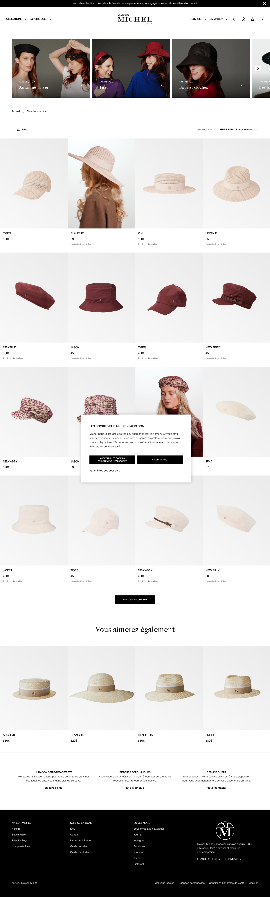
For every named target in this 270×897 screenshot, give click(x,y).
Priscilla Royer (20, 841)
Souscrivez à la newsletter (149, 829)
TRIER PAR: (227, 130)
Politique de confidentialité (104, 447)
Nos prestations (21, 846)
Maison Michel (29, 883)
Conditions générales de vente (226, 883)
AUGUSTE (9, 735)
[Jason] (101, 298)
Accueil (16, 111)
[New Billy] (34, 298)
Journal (138, 835)
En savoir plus (53, 788)
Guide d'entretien (80, 852)
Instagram (139, 841)
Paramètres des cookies (103, 471)
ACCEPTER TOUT (160, 460)
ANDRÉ (210, 735)
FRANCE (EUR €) (207, 859)
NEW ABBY (213, 347)
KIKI (140, 233)
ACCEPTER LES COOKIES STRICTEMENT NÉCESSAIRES (112, 459)
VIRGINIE (211, 233)
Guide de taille (78, 846)
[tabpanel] (135, 694)
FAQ (72, 829)
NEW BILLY (10, 347)
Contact (74, 835)
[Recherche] (235, 19)
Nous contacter (216, 788)
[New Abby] (34, 412)
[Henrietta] (169, 688)
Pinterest (139, 864)
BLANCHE (77, 233)
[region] (136, 448)
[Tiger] (34, 183)
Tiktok (137, 858)
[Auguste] (34, 688)
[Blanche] (101, 183)
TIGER (7, 233)
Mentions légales (164, 883)
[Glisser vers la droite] (258, 68)
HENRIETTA (145, 735)
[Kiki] (169, 183)
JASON (75, 347)
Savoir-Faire (19, 835)
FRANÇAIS (231, 859)
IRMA (209, 461)
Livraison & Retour (81, 841)
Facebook (139, 846)
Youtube (138, 852)
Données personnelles (192, 883)
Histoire (16, 829)
